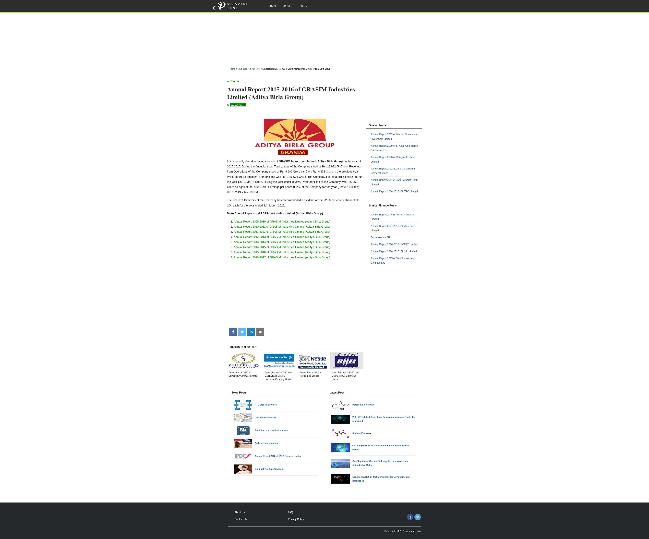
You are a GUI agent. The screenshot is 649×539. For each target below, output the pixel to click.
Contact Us (241, 519)
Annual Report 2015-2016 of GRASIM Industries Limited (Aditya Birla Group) (282, 252)
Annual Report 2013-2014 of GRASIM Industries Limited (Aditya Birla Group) (282, 242)
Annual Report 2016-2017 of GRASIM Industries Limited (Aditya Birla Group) (282, 257)
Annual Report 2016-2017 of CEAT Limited (394, 244)
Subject (288, 6)
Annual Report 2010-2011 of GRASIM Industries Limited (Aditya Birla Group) (282, 226)
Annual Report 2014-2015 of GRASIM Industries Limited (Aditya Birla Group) (282, 247)
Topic (303, 6)
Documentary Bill (380, 237)
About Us (240, 512)
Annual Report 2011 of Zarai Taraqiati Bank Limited (394, 182)
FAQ (290, 512)
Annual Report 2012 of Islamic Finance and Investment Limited (394, 136)
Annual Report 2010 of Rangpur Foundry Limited (393, 159)
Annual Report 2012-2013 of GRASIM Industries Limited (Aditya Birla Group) (282, 237)
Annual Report (238, 105)
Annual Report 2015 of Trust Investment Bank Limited (393, 260)
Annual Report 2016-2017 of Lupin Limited (394, 251)
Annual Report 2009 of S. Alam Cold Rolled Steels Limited (394, 148)
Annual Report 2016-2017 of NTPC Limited (394, 191)
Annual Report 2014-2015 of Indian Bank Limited (393, 228)
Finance (234, 81)
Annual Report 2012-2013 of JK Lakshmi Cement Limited (393, 170)
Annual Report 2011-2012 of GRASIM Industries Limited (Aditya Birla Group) (282, 231)
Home (274, 6)
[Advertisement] (324, 39)
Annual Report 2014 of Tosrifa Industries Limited (393, 216)
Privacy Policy (296, 519)
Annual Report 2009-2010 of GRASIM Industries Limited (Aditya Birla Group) (282, 221)
